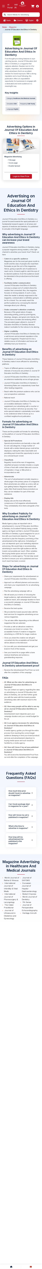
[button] (3, 6)
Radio (8, 20)
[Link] (32, 6)
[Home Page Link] (22, 4)
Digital (30, 20)
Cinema (20, 20)
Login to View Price (21, 176)
